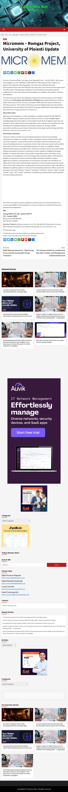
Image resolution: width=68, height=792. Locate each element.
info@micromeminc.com (24, 224)
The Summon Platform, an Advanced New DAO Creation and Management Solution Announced (50, 251)
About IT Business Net (9, 605)
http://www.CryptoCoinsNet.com (13, 589)
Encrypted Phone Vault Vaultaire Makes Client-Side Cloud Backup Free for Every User (17, 315)
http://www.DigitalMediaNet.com (13, 583)
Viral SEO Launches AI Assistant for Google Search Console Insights (50, 341)
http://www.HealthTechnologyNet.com (15, 595)
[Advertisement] (34, 17)
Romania (25, 102)
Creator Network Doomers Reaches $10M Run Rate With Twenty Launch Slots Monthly (50, 291)
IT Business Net (33, 6)
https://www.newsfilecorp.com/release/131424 (19, 236)
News (5, 39)
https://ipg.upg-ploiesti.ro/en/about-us (23, 110)
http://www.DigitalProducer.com (13, 578)
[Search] (64, 29)
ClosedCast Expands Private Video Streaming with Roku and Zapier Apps (15, 291)
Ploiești (18, 102)
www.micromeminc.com (22, 130)
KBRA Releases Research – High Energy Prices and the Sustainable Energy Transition (18, 251)
